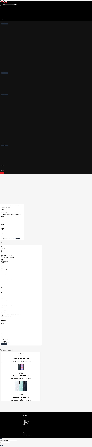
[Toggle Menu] (4, 23)
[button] (2, 173)
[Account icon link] (0, 18)
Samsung (21, 354)
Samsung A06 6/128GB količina (5, 238)
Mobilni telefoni (26, 420)
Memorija (2, 224)
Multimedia (25, 422)
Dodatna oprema (26, 421)
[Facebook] (23, 433)
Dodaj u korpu (17, 238)
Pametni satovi (26, 423)
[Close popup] (1, 438)
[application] (7, 22)
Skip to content (2, 0)
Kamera (2, 216)
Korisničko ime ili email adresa (4, 440)
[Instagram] (25, 433)
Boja (2, 220)
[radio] (4, 218)
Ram (2, 233)
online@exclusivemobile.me (3, 7)
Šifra (0, 442)
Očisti (2, 236)
